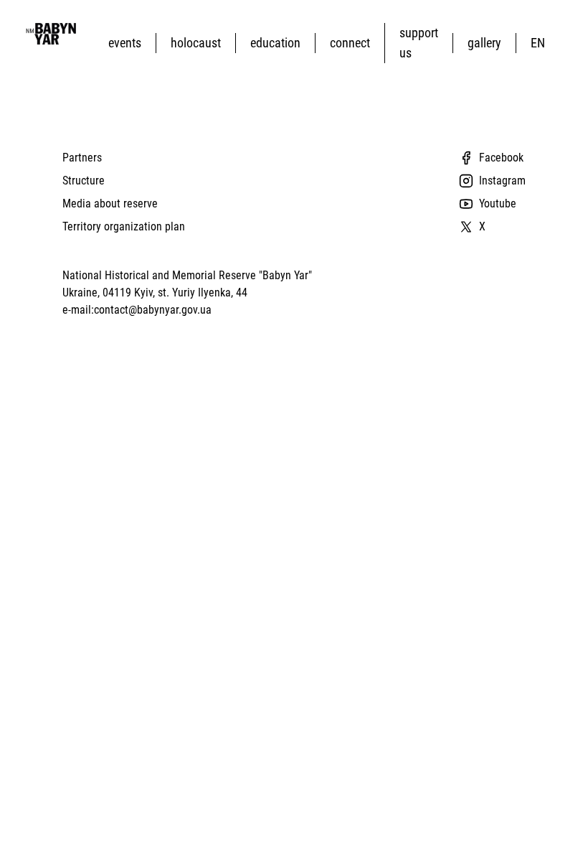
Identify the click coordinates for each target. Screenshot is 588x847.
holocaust (196, 42)
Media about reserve (110, 203)
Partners (82, 157)
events (124, 42)
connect (350, 42)
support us (418, 42)
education (275, 42)
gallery (484, 42)
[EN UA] (540, 42)
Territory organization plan (123, 226)
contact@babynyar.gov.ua (153, 310)
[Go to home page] (49, 34)
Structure (83, 180)
